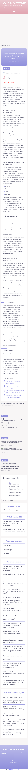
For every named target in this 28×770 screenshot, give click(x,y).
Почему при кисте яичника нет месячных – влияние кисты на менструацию (14, 722)
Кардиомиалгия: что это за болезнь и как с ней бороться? (13, 709)
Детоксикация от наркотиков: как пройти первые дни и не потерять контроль (13, 682)
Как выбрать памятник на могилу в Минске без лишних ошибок (13, 591)
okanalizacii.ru (12, 769)
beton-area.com (20, 769)
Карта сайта (7, 545)
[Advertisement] (14, 30)
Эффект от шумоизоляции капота (11, 715)
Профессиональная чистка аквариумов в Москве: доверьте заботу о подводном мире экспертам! (14, 649)
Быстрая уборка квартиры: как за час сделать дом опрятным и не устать (14, 531)
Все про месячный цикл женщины (14, 765)
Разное (8, 45)
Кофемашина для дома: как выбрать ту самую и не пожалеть (12, 523)
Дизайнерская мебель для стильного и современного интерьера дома (12, 610)
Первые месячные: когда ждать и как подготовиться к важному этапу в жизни (13, 731)
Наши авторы (7, 550)
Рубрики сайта (7, 510)
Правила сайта (14, 762)
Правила (6, 554)
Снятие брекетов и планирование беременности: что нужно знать (13, 640)
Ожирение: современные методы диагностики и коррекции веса (12, 665)
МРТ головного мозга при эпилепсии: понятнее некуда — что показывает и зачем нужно (14, 633)
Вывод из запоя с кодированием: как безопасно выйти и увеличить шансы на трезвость (13, 674)
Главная (3, 45)
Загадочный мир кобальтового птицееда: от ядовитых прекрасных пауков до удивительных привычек (14, 699)
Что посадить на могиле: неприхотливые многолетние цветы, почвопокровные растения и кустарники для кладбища (13, 600)
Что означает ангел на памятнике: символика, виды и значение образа (14, 583)
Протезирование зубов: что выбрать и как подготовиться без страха (13, 657)
